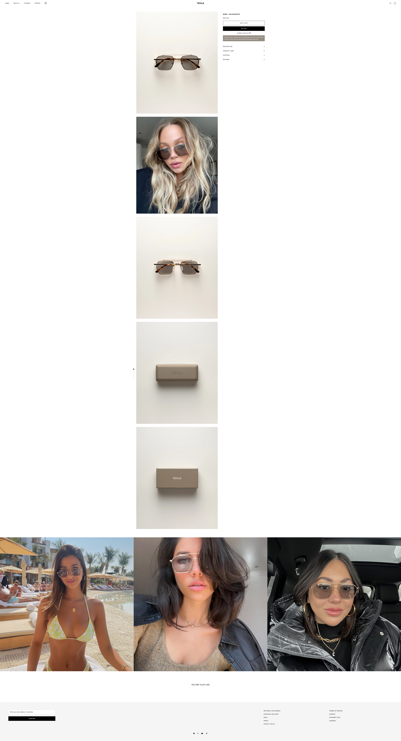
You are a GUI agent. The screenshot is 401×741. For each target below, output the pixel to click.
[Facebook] (194, 733)
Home (7, 3)
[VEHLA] (200, 3)
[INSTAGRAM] (46, 3)
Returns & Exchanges (272, 711)
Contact (332, 714)
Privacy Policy (269, 724)
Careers (332, 721)
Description (227, 46)
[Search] (390, 3)
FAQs (265, 717)
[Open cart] (395, 3)
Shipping (226, 55)
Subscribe (32, 718)
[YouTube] (202, 733)
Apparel (37, 3)
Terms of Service (336, 711)
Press (266, 721)
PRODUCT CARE (228, 51)
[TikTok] (207, 733)
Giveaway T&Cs (334, 717)
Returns (226, 59)
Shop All (16, 3)
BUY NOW (244, 28)
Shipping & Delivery (271, 714)
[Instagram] (198, 733)
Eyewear (27, 3)
